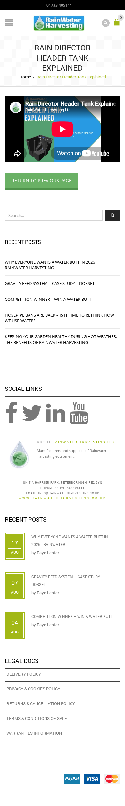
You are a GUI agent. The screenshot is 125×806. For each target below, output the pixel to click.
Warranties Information (34, 733)
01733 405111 (59, 5)
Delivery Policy (23, 673)
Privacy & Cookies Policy (33, 688)
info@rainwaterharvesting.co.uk (68, 493)
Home (25, 77)
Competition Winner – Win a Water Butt (48, 299)
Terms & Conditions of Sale (36, 718)
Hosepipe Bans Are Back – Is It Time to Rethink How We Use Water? (59, 318)
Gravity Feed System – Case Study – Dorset (50, 283)
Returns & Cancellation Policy (40, 703)
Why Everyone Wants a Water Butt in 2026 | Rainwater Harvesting (51, 265)
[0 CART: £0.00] (118, 25)
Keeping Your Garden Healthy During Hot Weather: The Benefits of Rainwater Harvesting (61, 339)
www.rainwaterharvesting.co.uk (62, 498)
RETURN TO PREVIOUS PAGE (41, 180)
